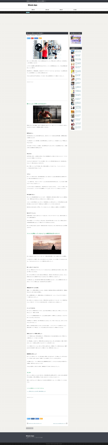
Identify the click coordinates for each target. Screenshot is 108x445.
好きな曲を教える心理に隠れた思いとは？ (78, 83)
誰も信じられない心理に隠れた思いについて (59, 423)
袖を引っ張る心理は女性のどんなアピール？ (78, 127)
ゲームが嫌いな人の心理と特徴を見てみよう (78, 87)
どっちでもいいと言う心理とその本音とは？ (78, 123)
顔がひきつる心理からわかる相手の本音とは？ (78, 71)
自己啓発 (75, 9)
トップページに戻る (29, 428)
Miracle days (30, 436)
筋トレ (40, 35)
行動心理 (61, 9)
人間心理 (34, 35)
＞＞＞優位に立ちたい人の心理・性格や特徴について (36, 391)
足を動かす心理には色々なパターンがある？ (78, 112)
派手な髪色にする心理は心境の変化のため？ (78, 103)
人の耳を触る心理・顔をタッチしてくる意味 (78, 79)
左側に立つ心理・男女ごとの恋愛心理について (78, 63)
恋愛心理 (33, 9)
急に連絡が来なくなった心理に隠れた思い (78, 91)
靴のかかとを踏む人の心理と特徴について (78, 95)
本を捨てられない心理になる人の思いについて (35, 423)
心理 (38, 35)
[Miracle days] (33, 6)
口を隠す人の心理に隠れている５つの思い (78, 51)
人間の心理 (47, 9)
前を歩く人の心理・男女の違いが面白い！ (78, 75)
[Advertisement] (54, 23)
